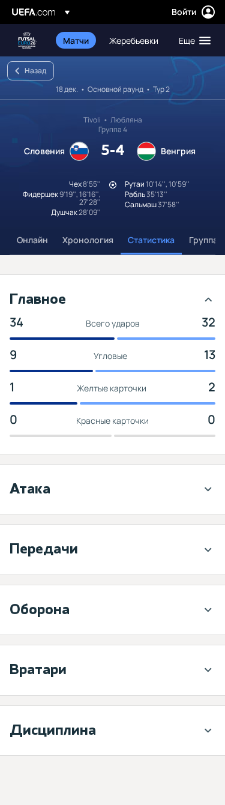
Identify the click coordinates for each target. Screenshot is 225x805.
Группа (203, 239)
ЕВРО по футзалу (28, 40)
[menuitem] (76, 40)
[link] (76, 40)
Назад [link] (35, 70)
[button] (192, 40)
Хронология (87, 239)
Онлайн (32, 239)
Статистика (151, 239)
